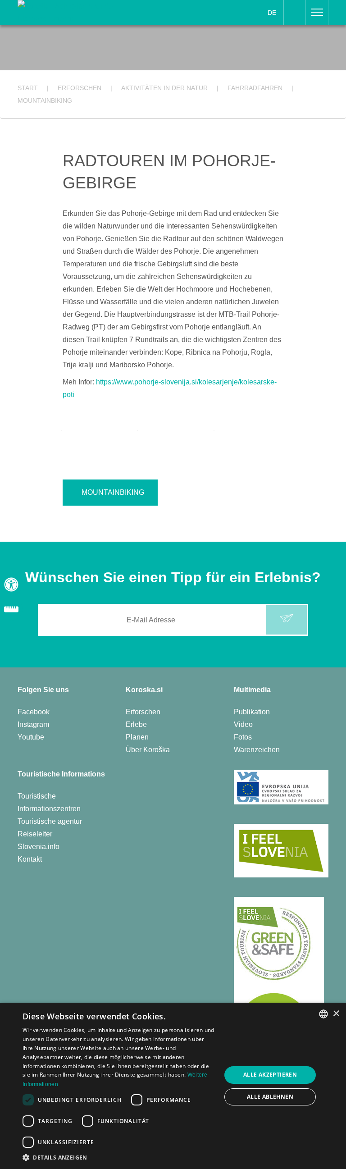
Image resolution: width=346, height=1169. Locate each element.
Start (28, 88)
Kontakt (30, 859)
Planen (137, 737)
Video (243, 724)
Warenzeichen (257, 749)
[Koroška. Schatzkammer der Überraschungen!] (72, 12)
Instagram (33, 724)
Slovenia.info (38, 846)
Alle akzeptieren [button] (270, 1074)
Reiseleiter (35, 834)
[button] (119, 1157)
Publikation (252, 712)
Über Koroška (148, 749)
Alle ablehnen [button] (270, 1097)
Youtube (31, 737)
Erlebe (136, 724)
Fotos (243, 737)
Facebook (34, 712)
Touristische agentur (50, 821)
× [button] (335, 1013)
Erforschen (143, 712)
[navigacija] (317, 12)
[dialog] (173, 1086)
